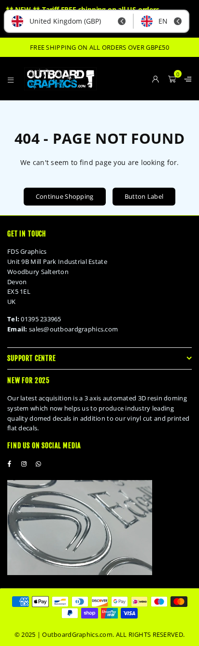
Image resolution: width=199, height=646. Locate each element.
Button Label (144, 196)
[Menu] (11, 78)
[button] (172, 78)
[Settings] (186, 78)
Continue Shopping (65, 196)
